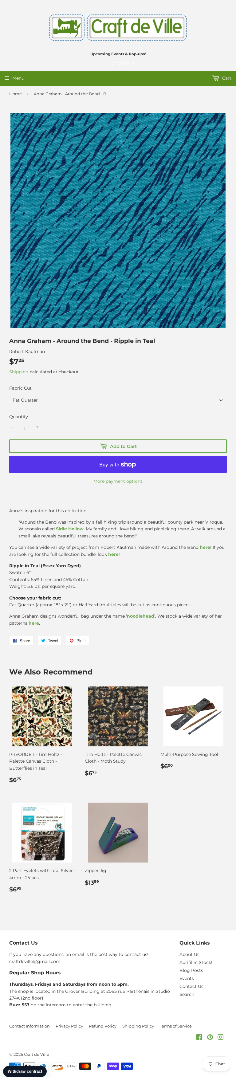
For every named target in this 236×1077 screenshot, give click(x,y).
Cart (226, 78)
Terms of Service (176, 1026)
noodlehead (140, 616)
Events (186, 978)
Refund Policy (102, 1026)
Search (186, 994)
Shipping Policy (138, 1026)
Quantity (18, 416)
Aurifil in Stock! (195, 962)
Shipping (19, 372)
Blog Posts (191, 970)
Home (15, 93)
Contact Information (29, 1026)
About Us (189, 954)
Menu (18, 78)
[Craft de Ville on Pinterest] (210, 1038)
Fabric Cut (20, 388)
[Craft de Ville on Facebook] (199, 1038)
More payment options (118, 481)
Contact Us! (192, 986)
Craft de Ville (36, 1054)
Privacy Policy (69, 1026)
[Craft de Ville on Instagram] (221, 1038)
